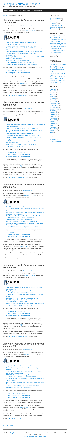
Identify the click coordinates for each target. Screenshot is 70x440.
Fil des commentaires (56, 141)
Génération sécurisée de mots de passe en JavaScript (21, 144)
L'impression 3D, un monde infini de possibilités (19, 366)
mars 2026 (53, 98)
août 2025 (53, 111)
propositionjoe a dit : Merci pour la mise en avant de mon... (57, 69)
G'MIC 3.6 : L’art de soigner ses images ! (17, 375)
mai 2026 (52, 94)
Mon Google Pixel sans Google (14, 373)
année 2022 (53, 118)
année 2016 (53, 129)
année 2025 (53, 112)
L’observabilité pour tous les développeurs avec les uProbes (22, 226)
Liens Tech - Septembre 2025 (14, 126)
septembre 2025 (54, 109)
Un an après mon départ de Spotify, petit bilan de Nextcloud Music (24, 287)
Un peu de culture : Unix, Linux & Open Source (19, 219)
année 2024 (53, 114)
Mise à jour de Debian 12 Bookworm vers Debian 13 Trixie (22, 298)
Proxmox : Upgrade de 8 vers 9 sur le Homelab (19, 305)
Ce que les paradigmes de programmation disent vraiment (22, 291)
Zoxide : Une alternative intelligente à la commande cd (21, 62)
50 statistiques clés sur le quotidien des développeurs (21, 217)
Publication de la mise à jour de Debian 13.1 (18, 301)
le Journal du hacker (29, 30)
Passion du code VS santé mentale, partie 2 (18, 60)
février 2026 (53, 100)
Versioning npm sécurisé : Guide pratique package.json (21, 221)
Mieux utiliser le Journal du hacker (32, 10)
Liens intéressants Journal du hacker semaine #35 (23, 344)
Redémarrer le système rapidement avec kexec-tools (21, 46)
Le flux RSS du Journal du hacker (15, 70)
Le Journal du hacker (15, 10)
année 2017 (53, 127)
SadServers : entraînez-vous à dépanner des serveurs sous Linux (24, 223)
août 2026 (53, 89)
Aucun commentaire (28, 26)
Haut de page (33, 436)
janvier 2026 (53, 102)
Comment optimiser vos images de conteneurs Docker (21, 42)
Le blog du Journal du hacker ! (21, 4)
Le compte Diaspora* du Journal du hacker (18, 72)
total (51, 132)
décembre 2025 (54, 103)
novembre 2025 (54, 105)
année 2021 (53, 120)
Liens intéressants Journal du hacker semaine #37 (23, 185)
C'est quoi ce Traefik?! (12, 225)
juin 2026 (52, 93)
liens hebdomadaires (23, 95)
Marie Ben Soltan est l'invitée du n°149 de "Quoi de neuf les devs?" (24, 51)
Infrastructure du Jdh (56, 25)
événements (53, 29)
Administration (42, 436)
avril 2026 (53, 96)
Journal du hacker (13, 95)
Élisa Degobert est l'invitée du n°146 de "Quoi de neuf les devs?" (24, 371)
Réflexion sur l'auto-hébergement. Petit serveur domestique (22, 385)
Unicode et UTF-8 (11, 289)
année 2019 (53, 123)
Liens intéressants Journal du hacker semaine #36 (23, 266)
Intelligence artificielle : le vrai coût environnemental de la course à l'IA (25, 303)
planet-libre (53, 23)
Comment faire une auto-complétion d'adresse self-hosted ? (22, 128)
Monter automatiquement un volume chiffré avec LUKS (21, 133)
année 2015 (53, 130)
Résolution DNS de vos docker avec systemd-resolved (21, 64)
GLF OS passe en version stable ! (15, 207)
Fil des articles (54, 139)
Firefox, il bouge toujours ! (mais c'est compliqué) (19, 292)
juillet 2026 (53, 91)
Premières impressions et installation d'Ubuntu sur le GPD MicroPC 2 (25, 124)
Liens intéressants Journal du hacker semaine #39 (23, 21)
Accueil (5, 10)
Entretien (52, 22)
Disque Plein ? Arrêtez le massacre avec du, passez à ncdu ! (23, 135)
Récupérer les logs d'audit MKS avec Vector (18, 387)
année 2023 (53, 116)
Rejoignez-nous (24, 83)
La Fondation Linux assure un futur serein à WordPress (21, 376)
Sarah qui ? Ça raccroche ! (13, 44)
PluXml (33, 434)
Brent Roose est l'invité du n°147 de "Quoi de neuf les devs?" (23, 216)
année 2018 (53, 125)
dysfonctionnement (55, 20)
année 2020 (53, 121)
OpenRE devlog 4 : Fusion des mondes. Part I (19, 300)
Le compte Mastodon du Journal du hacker (18, 74)
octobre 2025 (54, 107)
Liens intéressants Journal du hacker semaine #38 (23, 103)
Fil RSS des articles (8, 425)
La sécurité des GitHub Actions (14, 146)
